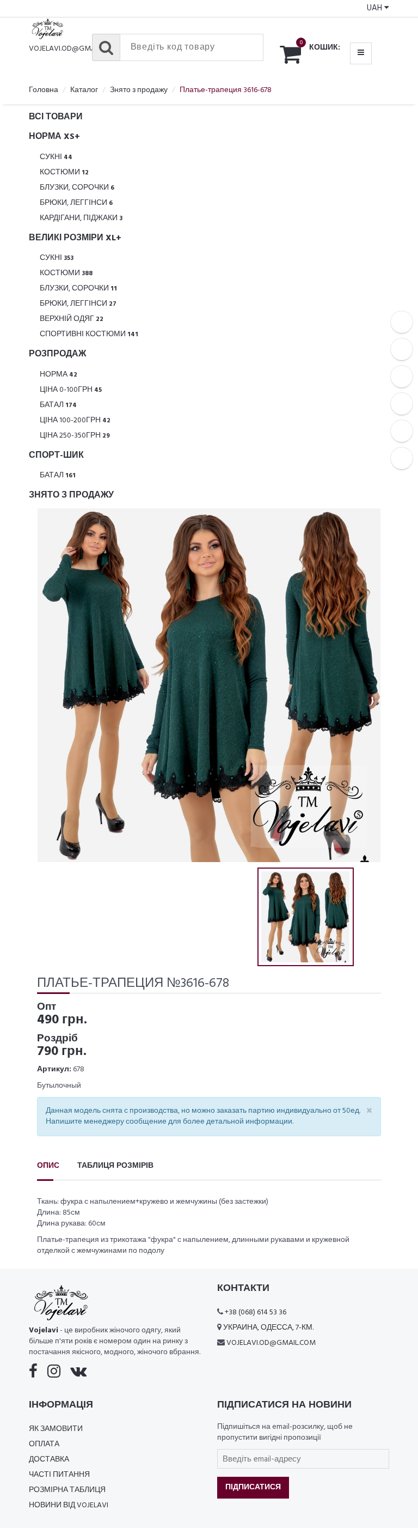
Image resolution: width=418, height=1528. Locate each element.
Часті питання (59, 1475)
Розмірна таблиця (67, 1490)
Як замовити (56, 1429)
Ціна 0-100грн (71, 390)
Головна (43, 90)
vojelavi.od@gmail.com (73, 49)
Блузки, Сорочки (77, 187)
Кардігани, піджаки (81, 218)
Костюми (64, 172)
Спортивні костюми (89, 334)
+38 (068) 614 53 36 (255, 1312)
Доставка (49, 1459)
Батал (58, 405)
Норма (58, 374)
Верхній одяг (71, 319)
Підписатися (253, 1487)
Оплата (44, 1444)
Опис (48, 1166)
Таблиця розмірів (115, 1166)
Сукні (56, 157)
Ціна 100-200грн (75, 420)
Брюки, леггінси (76, 203)
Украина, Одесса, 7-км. (268, 1327)
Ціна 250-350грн (75, 435)
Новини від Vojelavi (68, 1505)
